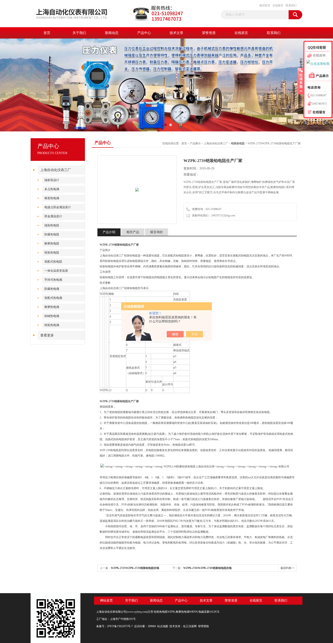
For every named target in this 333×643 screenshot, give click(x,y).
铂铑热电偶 (51, 316)
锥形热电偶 (51, 198)
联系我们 (291, 5)
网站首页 (106, 600)
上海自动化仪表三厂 (55, 170)
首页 (46, 33)
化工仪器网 (190, 626)
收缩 (300, 81)
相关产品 (132, 232)
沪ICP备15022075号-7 (120, 626)
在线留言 (278, 5)
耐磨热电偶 (51, 307)
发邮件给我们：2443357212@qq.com (213, 215)
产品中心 (144, 33)
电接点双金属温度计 (57, 207)
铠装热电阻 (51, 252)
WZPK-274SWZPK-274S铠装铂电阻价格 (207, 568)
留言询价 (156, 232)
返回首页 (264, 5)
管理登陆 (203, 626)
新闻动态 (111, 33)
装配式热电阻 (53, 261)
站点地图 (162, 626)
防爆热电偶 (51, 288)
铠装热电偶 (51, 325)
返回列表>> (287, 568)
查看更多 (47, 335)
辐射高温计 (51, 180)
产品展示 (195, 143)
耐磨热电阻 (51, 243)
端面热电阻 (51, 225)
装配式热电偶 (53, 298)
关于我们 (79, 33)
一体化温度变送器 (56, 270)
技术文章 (176, 33)
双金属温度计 (53, 216)
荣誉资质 (209, 33)
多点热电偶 (51, 189)
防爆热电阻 (51, 234)
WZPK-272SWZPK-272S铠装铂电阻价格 (135, 568)
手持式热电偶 (53, 279)
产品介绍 (109, 232)
